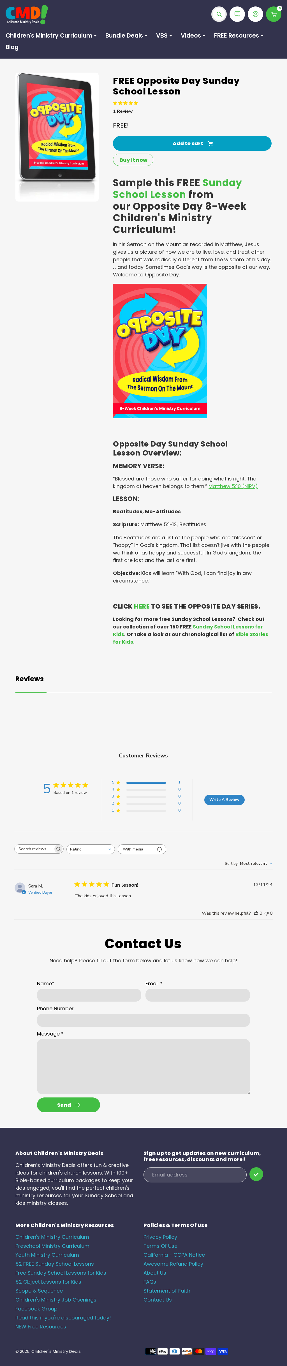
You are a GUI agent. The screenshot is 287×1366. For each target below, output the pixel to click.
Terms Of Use (160, 1245)
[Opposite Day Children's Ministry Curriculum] (160, 416)
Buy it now (133, 159)
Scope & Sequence (39, 1290)
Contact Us (158, 1299)
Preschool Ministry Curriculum (52, 1245)
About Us (155, 1272)
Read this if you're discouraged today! (63, 1317)
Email (154, 983)
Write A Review (224, 799)
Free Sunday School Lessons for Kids (60, 1272)
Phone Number (55, 1008)
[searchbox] (34, 849)
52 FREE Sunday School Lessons (54, 1263)
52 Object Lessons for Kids (48, 1281)
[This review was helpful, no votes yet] (256, 913)
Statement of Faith (167, 1290)
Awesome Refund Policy (173, 1263)
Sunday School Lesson (177, 188)
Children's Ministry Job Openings (55, 1299)
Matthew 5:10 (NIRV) (233, 486)
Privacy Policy (160, 1236)
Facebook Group (36, 1308)
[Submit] (256, 1174)
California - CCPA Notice (174, 1254)
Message (50, 1033)
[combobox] (90, 849)
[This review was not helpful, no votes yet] (267, 913)
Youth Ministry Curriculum (47, 1254)
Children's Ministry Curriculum (52, 1236)
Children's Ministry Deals (56, 1351)
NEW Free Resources (40, 1326)
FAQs (150, 1281)
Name (45, 983)
